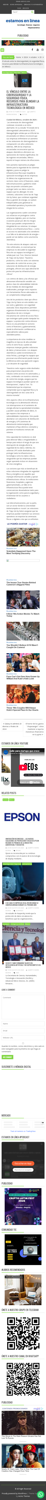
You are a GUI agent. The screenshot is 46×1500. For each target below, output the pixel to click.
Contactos (26, 8)
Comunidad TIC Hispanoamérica (33, 4)
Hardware (6, 924)
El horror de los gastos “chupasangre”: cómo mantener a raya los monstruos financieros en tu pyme (35, 729)
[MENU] (2, 50)
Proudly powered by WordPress (14, 1493)
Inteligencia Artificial (17, 924)
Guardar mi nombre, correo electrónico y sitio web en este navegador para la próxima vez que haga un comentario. (23, 1049)
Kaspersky (19, 911)
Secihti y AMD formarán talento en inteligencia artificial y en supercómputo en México (23, 965)
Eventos (5, 800)
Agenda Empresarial (16, 4)
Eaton (24, 114)
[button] (40, 1494)
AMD (17, 973)
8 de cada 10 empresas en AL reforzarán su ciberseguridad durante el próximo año (22, 904)
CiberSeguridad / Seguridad (11, 72)
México (24, 72)
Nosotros (5, 4)
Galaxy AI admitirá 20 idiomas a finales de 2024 (11, 726)
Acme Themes (24, 1496)
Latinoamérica (27, 864)
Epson (18, 851)
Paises (19, 8)
